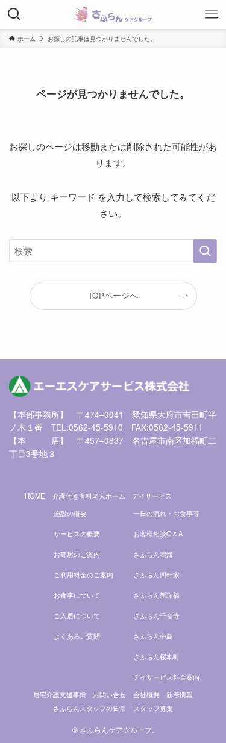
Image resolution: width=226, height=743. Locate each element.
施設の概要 (70, 513)
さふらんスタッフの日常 (89, 708)
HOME (35, 495)
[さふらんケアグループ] (113, 14)
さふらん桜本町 (156, 656)
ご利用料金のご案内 (83, 574)
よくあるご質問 (77, 636)
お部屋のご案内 (77, 554)
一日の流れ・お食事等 (166, 513)
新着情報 (179, 694)
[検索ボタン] (14, 14)
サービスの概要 (77, 533)
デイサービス (152, 495)
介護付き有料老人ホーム (88, 495)
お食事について (77, 595)
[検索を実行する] (205, 251)
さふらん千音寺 (156, 615)
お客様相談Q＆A (158, 533)
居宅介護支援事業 (59, 694)
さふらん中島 (153, 636)
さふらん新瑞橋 (156, 595)
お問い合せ (109, 694)
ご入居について (77, 615)
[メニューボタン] (211, 14)
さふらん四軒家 (156, 574)
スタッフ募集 (153, 708)
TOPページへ (113, 295)
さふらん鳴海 (153, 554)
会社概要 (146, 694)
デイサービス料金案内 (166, 677)
